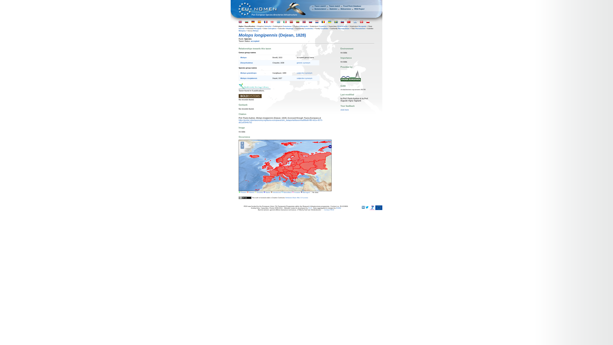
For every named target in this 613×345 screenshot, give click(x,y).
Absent (251, 192)
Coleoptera (272, 28)
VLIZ (310, 208)
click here (345, 110)
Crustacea (323, 26)
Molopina (242, 31)
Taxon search (320, 6)
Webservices (346, 9)
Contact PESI (329, 210)
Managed (306, 192)
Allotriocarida (342, 26)
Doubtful (260, 192)
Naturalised (287, 192)
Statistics (333, 9)
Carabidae (324, 28)
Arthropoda (303, 26)
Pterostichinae (343, 28)
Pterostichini (360, 28)
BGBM (338, 208)
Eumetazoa (287, 26)
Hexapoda (362, 26)
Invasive (297, 192)
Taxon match (334, 6)
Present (243, 192)
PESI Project (359, 9)
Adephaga (289, 28)
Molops (256, 31)
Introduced (277, 192)
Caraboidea (308, 28)
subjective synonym (304, 73)
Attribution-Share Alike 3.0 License (296, 198)
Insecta (241, 28)
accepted (255, 41)
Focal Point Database (352, 6)
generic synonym (303, 63)
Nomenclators (320, 9)
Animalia (267, 26)
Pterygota (257, 28)
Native (268, 192)
